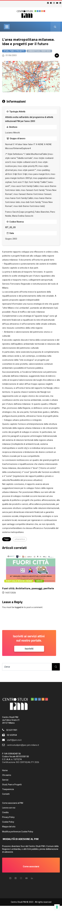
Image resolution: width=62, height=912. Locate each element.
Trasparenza (8, 789)
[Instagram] (54, 3)
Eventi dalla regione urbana (19, 581)
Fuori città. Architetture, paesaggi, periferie (28, 588)
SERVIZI (39, 581)
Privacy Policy (8, 817)
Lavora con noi (8, 808)
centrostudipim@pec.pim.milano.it (23, 745)
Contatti (6, 794)
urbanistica (20, 539)
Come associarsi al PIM (12, 803)
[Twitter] (48, 3)
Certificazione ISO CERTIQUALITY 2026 (20, 762)
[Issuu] (32, 878)
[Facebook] (51, 3)
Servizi (5, 780)
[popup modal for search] (55, 27)
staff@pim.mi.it (14, 740)
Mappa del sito (8, 826)
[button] (31, 865)
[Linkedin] (61, 3)
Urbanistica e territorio (39, 51)
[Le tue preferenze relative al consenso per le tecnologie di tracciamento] (57, 907)
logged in (19, 607)
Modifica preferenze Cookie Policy (17, 831)
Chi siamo (6, 775)
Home (5, 770)
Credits (5, 812)
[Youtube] (57, 3)
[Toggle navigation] (6, 26)
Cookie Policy (8, 822)
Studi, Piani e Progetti (14, 51)
